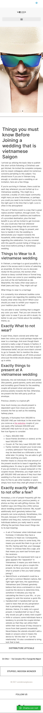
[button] (21, 19)
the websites (19, 423)
